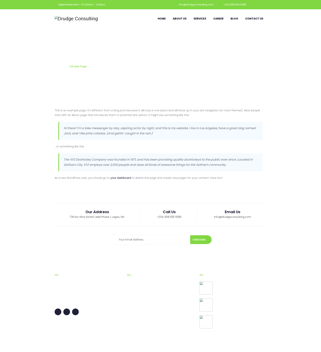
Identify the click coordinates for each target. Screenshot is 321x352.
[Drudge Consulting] (76, 18)
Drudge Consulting (89, 345)
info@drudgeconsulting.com (196, 4)
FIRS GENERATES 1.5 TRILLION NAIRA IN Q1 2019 (240, 290)
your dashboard (121, 178)
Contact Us (254, 18)
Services (200, 18)
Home (162, 18)
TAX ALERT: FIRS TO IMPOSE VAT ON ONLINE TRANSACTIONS (238, 307)
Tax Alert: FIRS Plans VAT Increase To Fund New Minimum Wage (239, 324)
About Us (180, 18)
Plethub (261, 345)
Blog (234, 18)
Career (218, 18)
